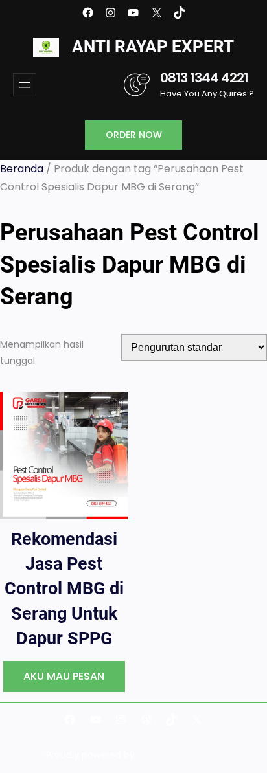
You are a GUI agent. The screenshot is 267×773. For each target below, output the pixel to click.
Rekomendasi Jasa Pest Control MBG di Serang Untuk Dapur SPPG (64, 588)
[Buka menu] (24, 84)
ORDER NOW (134, 134)
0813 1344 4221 (204, 78)
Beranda (21, 168)
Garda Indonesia (185, 754)
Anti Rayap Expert (153, 46)
